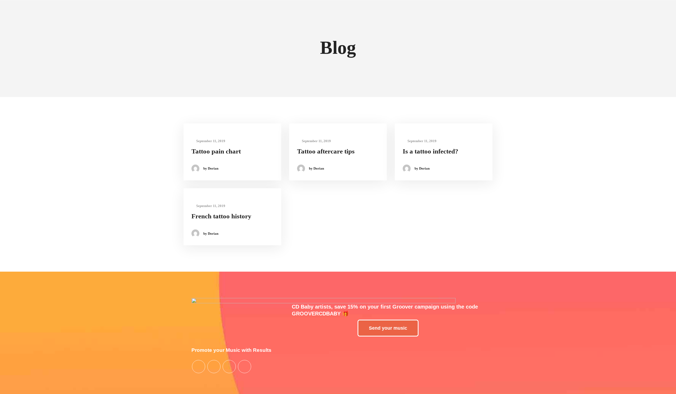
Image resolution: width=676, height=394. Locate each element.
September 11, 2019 (210, 141)
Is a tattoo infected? (430, 151)
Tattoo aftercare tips (326, 151)
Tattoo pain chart (216, 151)
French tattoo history (221, 216)
